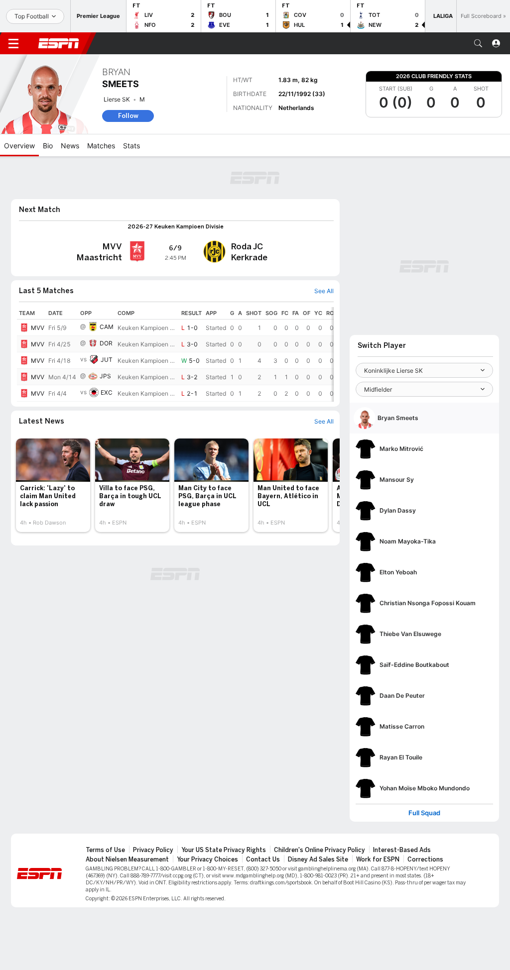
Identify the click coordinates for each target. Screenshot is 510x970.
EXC (107, 392)
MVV (37, 327)
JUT (107, 359)
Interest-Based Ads (402, 850)
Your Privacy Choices (207, 859)
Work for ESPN (377, 859)
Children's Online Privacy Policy (319, 850)
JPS (105, 376)
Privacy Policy (153, 850)
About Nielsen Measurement (127, 859)
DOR (106, 343)
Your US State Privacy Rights (223, 850)
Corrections (425, 859)
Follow (128, 115)
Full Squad (424, 813)
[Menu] (13, 43)
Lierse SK (117, 99)
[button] (478, 43)
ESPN (58, 43)
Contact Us (263, 859)
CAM (107, 326)
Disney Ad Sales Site (318, 859)
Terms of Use (105, 850)
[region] (175, 354)
